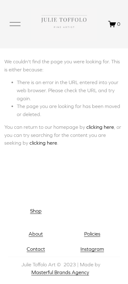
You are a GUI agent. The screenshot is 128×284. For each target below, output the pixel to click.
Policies (92, 234)
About (36, 234)
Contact (36, 249)
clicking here (100, 127)
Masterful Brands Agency (60, 272)
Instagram (92, 249)
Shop (36, 211)
